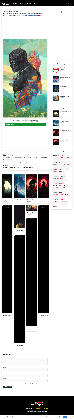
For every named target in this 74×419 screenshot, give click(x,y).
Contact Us (36, 3)
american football (58, 157)
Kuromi (63, 180)
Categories (21, 3)
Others (6, 165)
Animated (56, 160)
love (55, 183)
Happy (62, 173)
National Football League (59, 192)
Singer (55, 199)
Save (40, 15)
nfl (66, 194)
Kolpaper (12, 15)
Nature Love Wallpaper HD (65, 77)
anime (6, 167)
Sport (62, 199)
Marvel (65, 185)
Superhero (64, 201)
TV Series (56, 204)
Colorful (62, 167)
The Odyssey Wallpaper (7, 200)
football (61, 171)
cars (60, 164)
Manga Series (57, 185)
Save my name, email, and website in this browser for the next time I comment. (21, 383)
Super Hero (30, 167)
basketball (56, 162)
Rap (55, 197)
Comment (5, 357)
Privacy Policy (28, 3)
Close (65, 416)
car (55, 164)
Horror (62, 178)
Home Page (15, 3)
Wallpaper (38, 408)
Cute (55, 169)
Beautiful (64, 162)
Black (18, 167)
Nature (55, 194)
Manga (61, 183)
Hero (63, 176)
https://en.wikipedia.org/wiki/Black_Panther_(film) (15, 163)
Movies (55, 187)
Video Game (63, 204)
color (55, 167)
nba (61, 194)
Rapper (61, 197)
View (55, 206)
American (64, 155)
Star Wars (56, 201)
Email (4, 373)
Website (5, 378)
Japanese (56, 180)
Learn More (59, 416)
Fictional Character (64, 169)
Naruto (55, 190)
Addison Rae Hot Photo (64, 96)
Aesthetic (56, 155)
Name (5, 367)
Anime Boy (12, 167)
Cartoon (66, 164)
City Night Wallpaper (64, 86)
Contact (46, 408)
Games (55, 173)
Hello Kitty (56, 176)
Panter (23, 167)
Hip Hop (56, 178)
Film (55, 171)
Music (62, 187)
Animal (66, 157)
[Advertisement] (25, 28)
